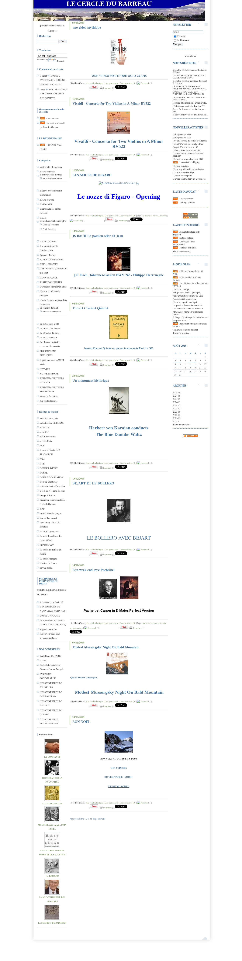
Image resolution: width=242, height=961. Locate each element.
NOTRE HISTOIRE (49, 373)
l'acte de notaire (186, 237)
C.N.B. (43, 660)
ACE (42, 445)
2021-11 (176, 421)
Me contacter (190, 55)
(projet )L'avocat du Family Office (188, 143)
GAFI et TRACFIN (49, 263)
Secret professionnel (49, 396)
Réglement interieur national (185, 329)
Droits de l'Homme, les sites (52, 490)
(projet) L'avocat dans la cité (185, 146)
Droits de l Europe (181, 289)
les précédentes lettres (52, 178)
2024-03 (176, 402)
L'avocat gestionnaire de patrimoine (188, 169)
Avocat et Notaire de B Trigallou (186, 233)
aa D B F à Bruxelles (49, 418)
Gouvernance (52, 118)
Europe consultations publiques (187, 292)
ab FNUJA (45, 427)
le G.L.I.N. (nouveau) (49, 531)
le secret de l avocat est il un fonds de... (190, 114)
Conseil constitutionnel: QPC (53, 220)
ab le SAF (44, 431)
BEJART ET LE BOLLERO (93, 483)
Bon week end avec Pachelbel (93, 569)
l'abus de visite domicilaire (184, 298)
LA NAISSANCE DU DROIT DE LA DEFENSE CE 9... (188, 76)
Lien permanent (111, 83)
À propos (52, 30)
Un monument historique (90, 380)
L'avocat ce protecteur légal (185, 302)
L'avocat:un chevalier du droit (53, 286)
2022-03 (176, 414)
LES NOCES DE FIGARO (92, 174)
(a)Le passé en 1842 (182, 137)
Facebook (144, 83)
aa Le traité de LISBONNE (52, 422)
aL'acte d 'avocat (47, 199)
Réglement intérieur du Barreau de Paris (190, 325)
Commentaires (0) (128, 83)
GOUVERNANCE (48, 277)
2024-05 (176, 398)
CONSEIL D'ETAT (48, 468)
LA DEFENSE (52, 876)
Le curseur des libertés (50, 328)
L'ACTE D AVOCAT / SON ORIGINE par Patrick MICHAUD (52, 80)
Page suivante (99, 818)
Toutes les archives (181, 424)
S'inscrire (181, 35)
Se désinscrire (183, 39)
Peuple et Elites (179, 320)
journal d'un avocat (48, 517)
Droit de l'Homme (51, 224)
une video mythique (86, 27)
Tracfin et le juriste (181, 332)
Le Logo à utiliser (187, 202)
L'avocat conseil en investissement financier (188, 154)
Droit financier (49, 229)
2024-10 (176, 395)
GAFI (42, 508)
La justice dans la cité (49, 323)
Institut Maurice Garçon (50, 513)
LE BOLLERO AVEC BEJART (119, 537)
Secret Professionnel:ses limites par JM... (188, 110)
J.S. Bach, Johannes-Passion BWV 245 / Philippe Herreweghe (119, 274)
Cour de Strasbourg (48, 481)
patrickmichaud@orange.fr (52, 25)
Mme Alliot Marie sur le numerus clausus (188, 312)
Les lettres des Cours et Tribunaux (188, 308)
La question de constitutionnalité (187, 305)
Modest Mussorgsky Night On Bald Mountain (105, 647)
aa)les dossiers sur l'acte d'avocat (187, 278)
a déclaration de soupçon (51, 166)
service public (46, 567)
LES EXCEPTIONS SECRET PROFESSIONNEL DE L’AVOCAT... (190, 87)
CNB (42, 463)
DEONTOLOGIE (48, 241)
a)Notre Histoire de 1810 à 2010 (188, 272)
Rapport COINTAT (48, 629)
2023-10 (176, 411)
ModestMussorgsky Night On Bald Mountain (119, 692)
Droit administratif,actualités (52, 486)
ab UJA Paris (46, 440)
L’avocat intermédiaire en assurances (189, 178)
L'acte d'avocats (186, 198)
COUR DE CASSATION (51, 477)
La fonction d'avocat (49, 307)
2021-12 (176, 418)
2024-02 (176, 405)
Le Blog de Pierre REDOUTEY (184, 243)
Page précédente (77, 818)
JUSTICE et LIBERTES (51, 282)
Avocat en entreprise (52, 311)
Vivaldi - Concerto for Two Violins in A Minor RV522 (111, 103)
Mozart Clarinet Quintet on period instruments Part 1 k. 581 (118, 348)
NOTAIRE (45, 369)
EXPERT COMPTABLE (51, 259)
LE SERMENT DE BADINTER (52, 922)
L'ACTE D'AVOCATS (50, 615)
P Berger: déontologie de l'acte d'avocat (190, 317)
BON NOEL (81, 721)
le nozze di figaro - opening (155, 215)
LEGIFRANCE (47, 545)
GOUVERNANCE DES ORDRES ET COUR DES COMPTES (53, 93)
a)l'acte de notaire (47, 171)
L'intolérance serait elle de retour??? (188, 105)
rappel (42, 89)
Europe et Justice (47, 254)
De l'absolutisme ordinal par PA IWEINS (190, 285)
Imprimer (107, 88)
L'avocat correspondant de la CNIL (188, 158)
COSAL (43, 472)
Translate (61, 60)
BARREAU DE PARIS (50, 655)
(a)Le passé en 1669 (182, 134)
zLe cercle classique (48, 400)
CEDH (43, 217)
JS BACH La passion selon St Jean (97, 235)
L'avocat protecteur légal (183, 172)
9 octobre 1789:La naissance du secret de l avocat (190, 82)
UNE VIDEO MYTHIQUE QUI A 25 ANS (119, 75)
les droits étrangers (48, 558)
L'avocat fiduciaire (181, 165)
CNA (42, 459)
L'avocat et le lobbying (189, 162)
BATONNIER (46, 204)
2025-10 (176, 392)
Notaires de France (48, 563)
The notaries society (182, 251)
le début (43, 75)
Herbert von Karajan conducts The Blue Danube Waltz (118, 430)
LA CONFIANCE (52, 756)
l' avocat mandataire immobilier (186, 150)
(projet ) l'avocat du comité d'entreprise (190, 140)
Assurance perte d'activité (51, 602)
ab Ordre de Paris (48, 436)
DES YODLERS (119, 768)
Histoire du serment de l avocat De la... (190, 102)
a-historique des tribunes (51, 174)
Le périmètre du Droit (49, 332)
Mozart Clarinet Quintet (90, 308)
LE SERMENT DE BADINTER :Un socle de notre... (189, 98)
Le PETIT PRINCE (48, 337)
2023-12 (176, 408)
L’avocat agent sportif (182, 175)
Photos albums (46, 734)
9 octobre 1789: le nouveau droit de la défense (189, 71)
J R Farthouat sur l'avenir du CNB (188, 295)
